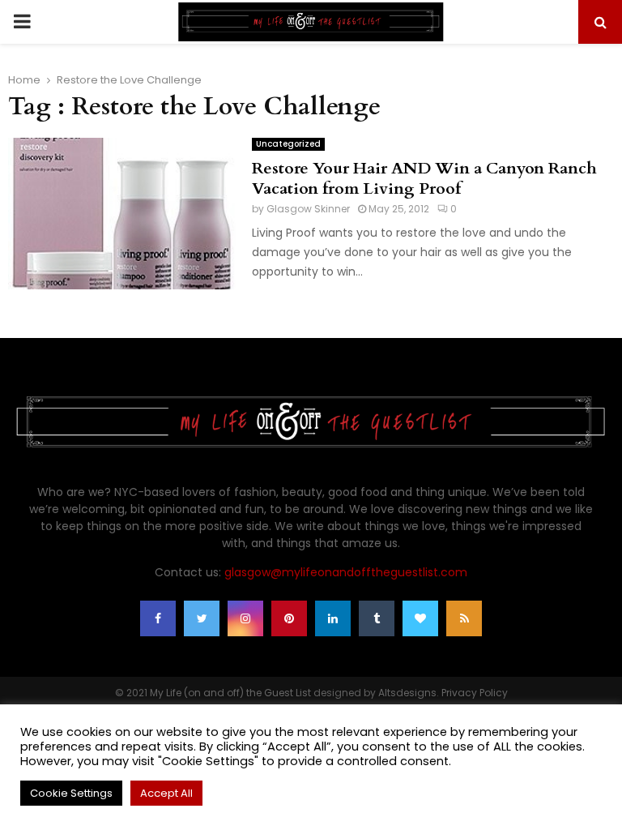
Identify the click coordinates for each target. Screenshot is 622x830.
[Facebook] (158, 618)
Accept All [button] (166, 793)
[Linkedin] (333, 618)
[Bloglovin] (420, 618)
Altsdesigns (407, 693)
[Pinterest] (289, 618)
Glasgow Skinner (308, 209)
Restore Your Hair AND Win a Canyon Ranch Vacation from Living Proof (424, 178)
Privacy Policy (474, 693)
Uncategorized (288, 144)
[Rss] (464, 618)
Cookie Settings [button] (71, 793)
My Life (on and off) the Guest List (230, 693)
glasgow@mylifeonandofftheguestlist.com (345, 572)
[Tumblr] (376, 618)
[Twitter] (201, 618)
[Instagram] (245, 618)
